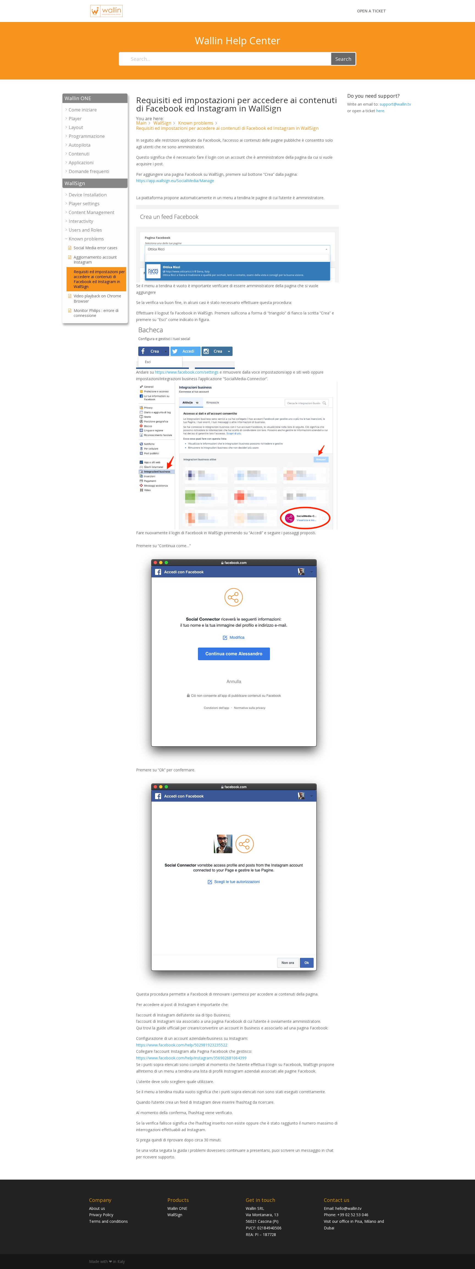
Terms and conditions (108, 1221)
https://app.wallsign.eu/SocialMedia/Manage (175, 180)
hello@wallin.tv (348, 1208)
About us (97, 1208)
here (380, 110)
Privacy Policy (101, 1214)
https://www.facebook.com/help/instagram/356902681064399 (191, 1057)
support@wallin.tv (395, 104)
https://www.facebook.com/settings (187, 372)
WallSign (174, 1214)
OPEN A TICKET (371, 11)
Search (343, 59)
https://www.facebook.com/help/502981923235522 (181, 1045)
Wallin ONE (177, 1208)
